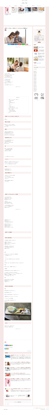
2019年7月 (35, 76)
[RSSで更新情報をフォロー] (7, 348)
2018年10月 (35, 89)
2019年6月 (35, 78)
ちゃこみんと (39, 34)
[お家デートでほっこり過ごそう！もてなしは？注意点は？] (16, 44)
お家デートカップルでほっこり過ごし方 (13, 99)
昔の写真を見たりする (12, 102)
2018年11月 (35, 88)
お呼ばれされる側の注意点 (12, 111)
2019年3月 (35, 82)
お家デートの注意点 (11, 109)
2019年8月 (35, 75)
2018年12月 (35, 86)
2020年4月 (35, 71)
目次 (17, 97)
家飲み (10, 101)
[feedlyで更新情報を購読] (6, 348)
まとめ (9, 112)
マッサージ (10, 104)
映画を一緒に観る (11, 100)
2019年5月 (35, 79)
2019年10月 (35, 72)
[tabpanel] (8, 11)
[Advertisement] (24, 20)
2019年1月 (35, 85)
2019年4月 (35, 81)
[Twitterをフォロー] (5, 348)
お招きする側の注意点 (12, 110)
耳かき (10, 105)
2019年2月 (35, 83)
